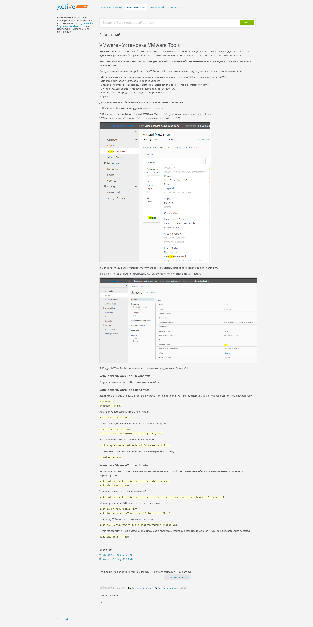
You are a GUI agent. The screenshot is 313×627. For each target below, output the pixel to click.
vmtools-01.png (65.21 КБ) (117, 554)
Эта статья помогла (141, 588)
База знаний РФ (135, 7)
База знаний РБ (158, 7)
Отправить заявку (112, 7)
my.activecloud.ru (68, 26)
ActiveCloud (62, 619)
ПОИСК (247, 22)
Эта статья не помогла (169, 588)
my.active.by (86, 23)
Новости (176, 7)
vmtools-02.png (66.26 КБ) (117, 559)
